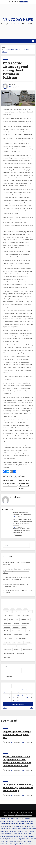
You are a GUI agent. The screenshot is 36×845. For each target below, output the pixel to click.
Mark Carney (16, 627)
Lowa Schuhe (16, 829)
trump (10, 638)
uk (14, 642)
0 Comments (29, 742)
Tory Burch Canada (24, 839)
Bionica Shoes (4, 818)
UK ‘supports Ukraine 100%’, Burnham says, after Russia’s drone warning (21, 531)
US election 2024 (22, 646)
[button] (1, 41)
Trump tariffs (7, 642)
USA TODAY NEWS (18, 19)
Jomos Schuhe (17, 834)
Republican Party (18, 634)
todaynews (5, 59)
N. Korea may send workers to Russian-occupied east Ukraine (10, 483)
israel (17, 619)
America (6, 608)
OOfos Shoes (14, 818)
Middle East (6, 630)
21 (13, 697)
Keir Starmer (7, 627)
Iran (5, 619)
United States (28, 642)
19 (4, 697)
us (4, 646)
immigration (26, 615)
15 (18, 695)
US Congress (11, 646)
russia (26, 634)
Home (3, 47)
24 (27, 697)
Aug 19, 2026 (18, 516)
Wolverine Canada (5, 821)
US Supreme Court (27, 649)
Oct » (31, 708)
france (29, 611)
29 (18, 700)
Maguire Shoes (18, 831)
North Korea (21, 630)
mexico (24, 627)
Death (25, 608)
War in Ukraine (20, 653)
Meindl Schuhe (14, 841)
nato (13, 630)
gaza (5, 615)
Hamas (18, 615)
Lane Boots (3, 824)
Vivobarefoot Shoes (27, 821)
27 (9, 700)
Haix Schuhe (28, 844)
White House (7, 657)
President (29, 630)
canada (19, 608)
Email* (5, 667)
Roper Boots (9, 831)
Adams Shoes (23, 836)
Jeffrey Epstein (7, 623)
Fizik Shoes (21, 824)
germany (11, 615)
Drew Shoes (8, 834)
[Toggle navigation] (33, 41)
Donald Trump (7, 611)
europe (23, 611)
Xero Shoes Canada (12, 836)
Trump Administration (20, 638)
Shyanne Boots (30, 826)
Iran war (11, 619)
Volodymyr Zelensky (9, 653)
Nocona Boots (12, 824)
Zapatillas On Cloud (11, 839)
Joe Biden (16, 623)
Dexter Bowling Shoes (18, 826)
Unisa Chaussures (5, 829)
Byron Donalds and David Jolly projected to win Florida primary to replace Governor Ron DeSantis (18, 571)
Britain (12, 608)
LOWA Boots (16, 821)
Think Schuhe (9, 844)
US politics (17, 649)
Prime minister (7, 634)
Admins (13, 84)
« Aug (5, 708)
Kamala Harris (25, 623)
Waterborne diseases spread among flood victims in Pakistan (15, 70)
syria (5, 638)
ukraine (19, 642)
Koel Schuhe (30, 824)
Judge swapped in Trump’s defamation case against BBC (17, 734)
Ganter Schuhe (26, 829)
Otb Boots (23, 841)
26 (5, 700)
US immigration (7, 649)
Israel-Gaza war (25, 619)
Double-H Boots (24, 818)
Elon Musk (16, 611)
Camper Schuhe (5, 826)
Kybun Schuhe (18, 844)
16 (22, 695)
